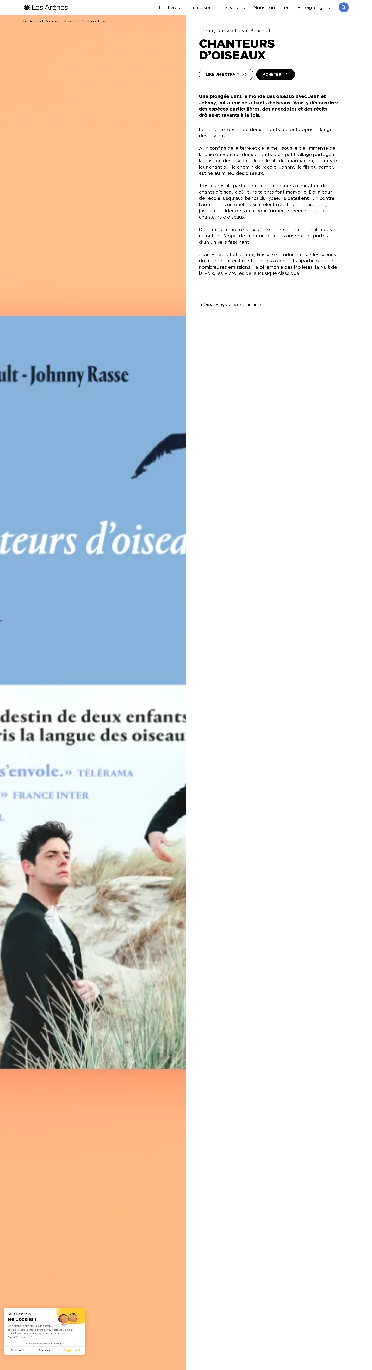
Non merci (17, 1350)
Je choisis (45, 1350)
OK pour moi (71, 1350)
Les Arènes (32, 21)
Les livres (169, 7)
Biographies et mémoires (240, 304)
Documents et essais (61, 21)
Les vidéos (233, 7)
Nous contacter (271, 7)
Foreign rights (314, 7)
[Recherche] (344, 7)
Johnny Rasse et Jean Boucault (234, 30)
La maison (200, 7)
